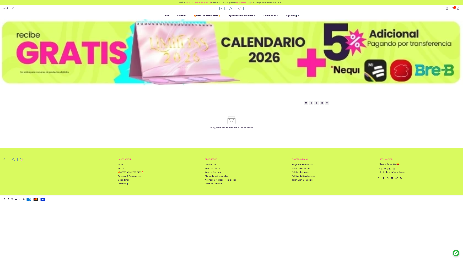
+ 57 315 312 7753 (387, 168)
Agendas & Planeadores (240, 15)
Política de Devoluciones (303, 176)
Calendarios (269, 15)
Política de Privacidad (302, 168)
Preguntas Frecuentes (302, 164)
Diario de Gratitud (213, 183)
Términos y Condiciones (303, 180)
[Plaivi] (231, 8)
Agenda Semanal (213, 172)
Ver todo (181, 15)
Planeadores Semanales (216, 176)
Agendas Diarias (212, 168)
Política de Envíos (300, 172)
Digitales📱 (291, 15)
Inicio (167, 15)
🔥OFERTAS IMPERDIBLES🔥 (207, 15)
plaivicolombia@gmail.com (392, 172)
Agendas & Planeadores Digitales (220, 180)
